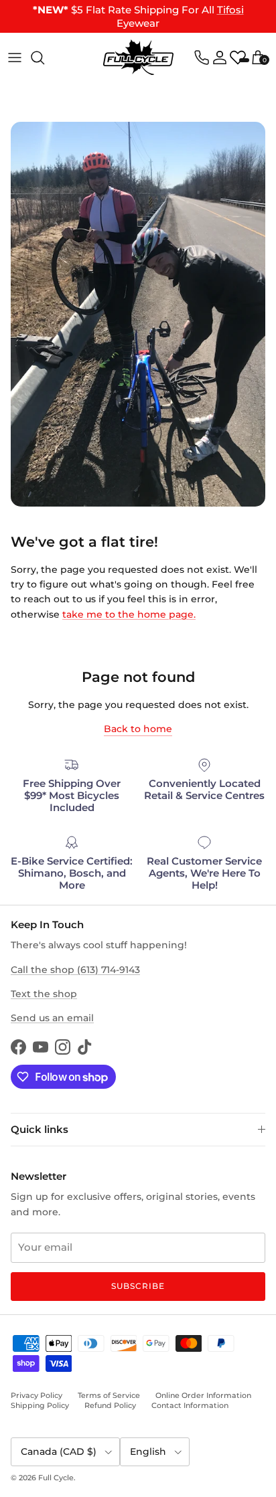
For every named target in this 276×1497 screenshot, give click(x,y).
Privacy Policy (36, 1395)
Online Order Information (203, 1395)
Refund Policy (110, 1405)
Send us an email (52, 1018)
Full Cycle (56, 1477)
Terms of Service (109, 1395)
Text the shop (44, 994)
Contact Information (189, 1405)
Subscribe (138, 1286)
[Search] (44, 57)
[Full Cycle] (138, 57)
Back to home (138, 729)
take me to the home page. (129, 614)
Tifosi (230, 9)
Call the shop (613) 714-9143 (75, 970)
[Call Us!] (202, 58)
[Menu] (14, 57)
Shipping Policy (40, 1405)
